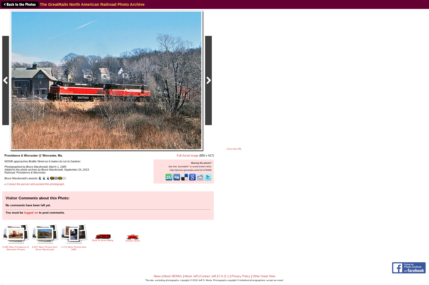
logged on (31, 212)
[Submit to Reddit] (200, 180)
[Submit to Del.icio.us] (184, 180)
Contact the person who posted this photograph (35, 184)
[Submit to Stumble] (168, 180)
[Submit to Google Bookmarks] (192, 180)
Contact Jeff (208, 276)
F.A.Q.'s (224, 276)
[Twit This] (208, 180)
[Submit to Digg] (176, 180)
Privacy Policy (240, 276)
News (157, 276)
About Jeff (191, 276)
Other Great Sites (264, 276)
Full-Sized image (187, 155)
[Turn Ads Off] (234, 149)
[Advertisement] (234, 78)
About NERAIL (172, 276)
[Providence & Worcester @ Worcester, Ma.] (106, 80)
